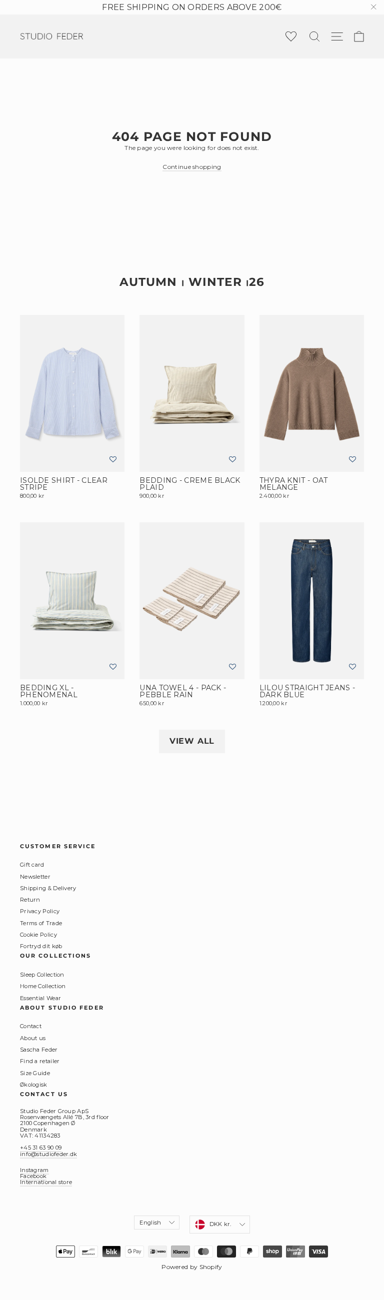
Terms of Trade (41, 923)
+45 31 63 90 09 (41, 1147)
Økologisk (34, 1084)
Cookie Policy (38, 934)
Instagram (34, 1170)
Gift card (32, 864)
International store (46, 1182)
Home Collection (43, 986)
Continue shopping (191, 166)
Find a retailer (40, 1061)
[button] (113, 459)
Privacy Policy (40, 911)
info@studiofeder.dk (48, 1154)
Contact (31, 1026)
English (150, 1222)
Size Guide (35, 1073)
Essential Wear (40, 998)
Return (30, 899)
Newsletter (35, 876)
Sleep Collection (42, 974)
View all (192, 741)
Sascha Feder (39, 1049)
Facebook (33, 1176)
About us (33, 1038)
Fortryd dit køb (41, 946)
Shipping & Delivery (48, 888)
